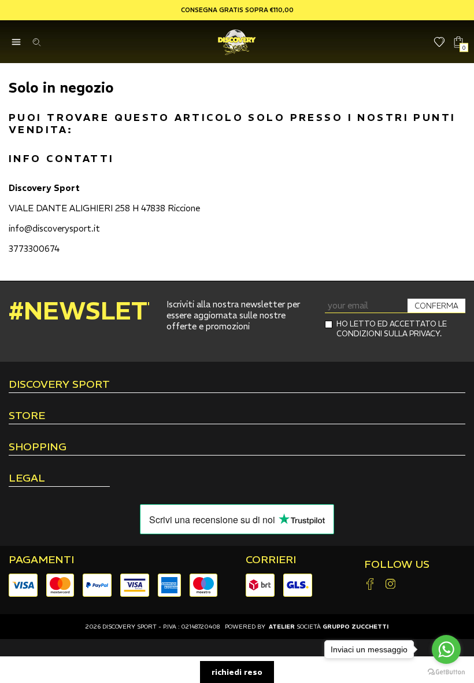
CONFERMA (436, 306)
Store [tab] (27, 416)
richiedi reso (237, 672)
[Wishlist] (439, 42)
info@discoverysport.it (54, 228)
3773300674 (34, 248)
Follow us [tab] (396, 564)
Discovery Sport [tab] (59, 385)
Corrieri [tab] (271, 560)
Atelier (282, 626)
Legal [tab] (27, 478)
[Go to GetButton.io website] (446, 671)
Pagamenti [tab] (41, 560)
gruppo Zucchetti (355, 626)
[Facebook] (370, 585)
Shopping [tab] (37, 447)
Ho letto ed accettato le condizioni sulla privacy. (391, 329)
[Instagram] (390, 585)
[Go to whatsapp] (446, 649)
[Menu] (16, 42)
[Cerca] (36, 42)
